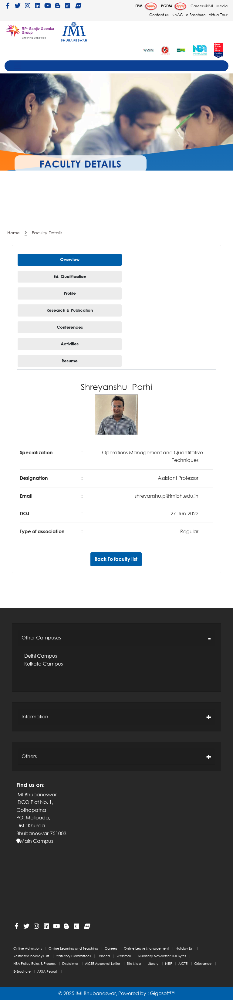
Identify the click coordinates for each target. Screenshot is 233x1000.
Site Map (134, 963)
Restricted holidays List (31, 956)
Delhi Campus (40, 656)
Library (153, 963)
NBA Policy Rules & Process (34, 963)
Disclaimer (70, 963)
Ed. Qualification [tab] (69, 276)
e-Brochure (196, 14)
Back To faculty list (116, 559)
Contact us (159, 14)
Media (222, 6)
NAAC (177, 14)
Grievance (202, 963)
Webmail (123, 956)
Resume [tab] (70, 360)
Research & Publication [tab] (69, 310)
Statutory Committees (73, 956)
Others (29, 756)
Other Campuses (41, 638)
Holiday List (185, 948)
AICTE (182, 963)
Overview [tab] (69, 259)
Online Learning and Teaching (73, 948)
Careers (111, 948)
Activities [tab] (70, 343)
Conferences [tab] (70, 327)
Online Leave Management (146, 948)
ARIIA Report (47, 971)
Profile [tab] (70, 293)
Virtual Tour (218, 14)
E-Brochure (22, 971)
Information (35, 717)
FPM (139, 6)
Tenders (103, 956)
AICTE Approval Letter (102, 963)
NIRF (168, 963)
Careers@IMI (202, 6)
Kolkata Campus (43, 664)
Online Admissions (27, 948)
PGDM (167, 6)
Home (13, 232)
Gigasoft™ (162, 993)
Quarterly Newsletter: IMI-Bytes (162, 956)
